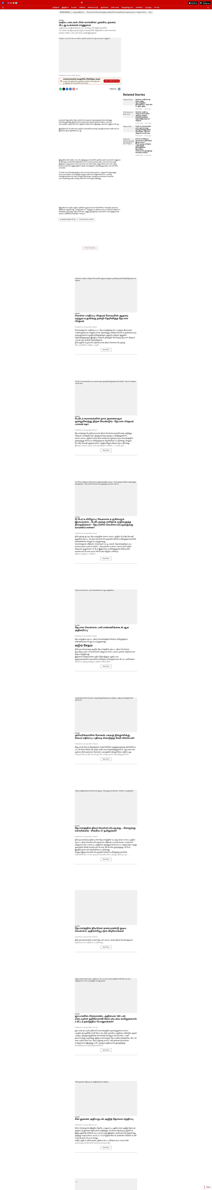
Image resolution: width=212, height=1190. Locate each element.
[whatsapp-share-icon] (60, 90)
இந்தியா (65, 7)
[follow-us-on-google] (119, 89)
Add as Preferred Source (112, 81)
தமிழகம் (56, 7)
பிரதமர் (78, 436)
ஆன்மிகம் (104, 7)
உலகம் (74, 7)
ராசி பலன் (115, 7)
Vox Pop (156, 7)
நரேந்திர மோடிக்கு (113, 338)
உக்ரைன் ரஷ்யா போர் (68, 219)
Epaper (208, 1187)
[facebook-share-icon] (67, 90)
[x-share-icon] (63, 90)
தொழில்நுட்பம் (127, 7)
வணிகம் (139, 7)
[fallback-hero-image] (129, 102)
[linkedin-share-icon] (70, 90)
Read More (106, 350)
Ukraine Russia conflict (86, 219)
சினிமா (82, 7)
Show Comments (90, 248)
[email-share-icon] (73, 90)
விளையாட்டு (93, 7)
